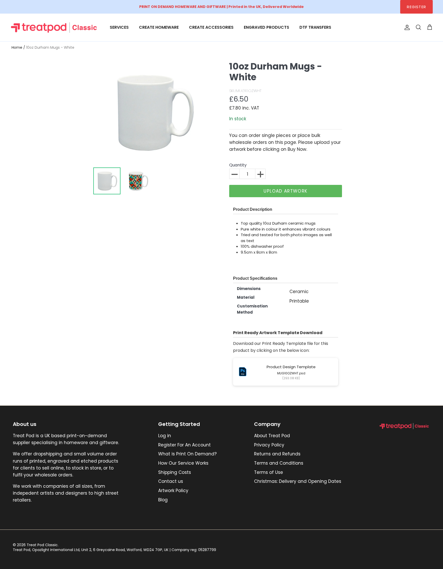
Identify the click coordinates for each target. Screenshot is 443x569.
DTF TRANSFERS (315, 27)
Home (17, 47)
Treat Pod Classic (42, 544)
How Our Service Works (183, 463)
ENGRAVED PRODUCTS (266, 27)
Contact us (170, 481)
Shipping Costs (174, 472)
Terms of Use (268, 472)
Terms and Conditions (278, 463)
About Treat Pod (272, 436)
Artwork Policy (173, 490)
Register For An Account (184, 445)
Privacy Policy (269, 445)
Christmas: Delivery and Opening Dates (297, 481)
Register (416, 6)
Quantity (238, 165)
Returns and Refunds (277, 454)
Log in (164, 436)
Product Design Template (291, 367)
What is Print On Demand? (187, 454)
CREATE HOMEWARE (159, 27)
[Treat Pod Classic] (54, 27)
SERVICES (119, 27)
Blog (163, 500)
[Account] (406, 27)
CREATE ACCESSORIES (211, 27)
